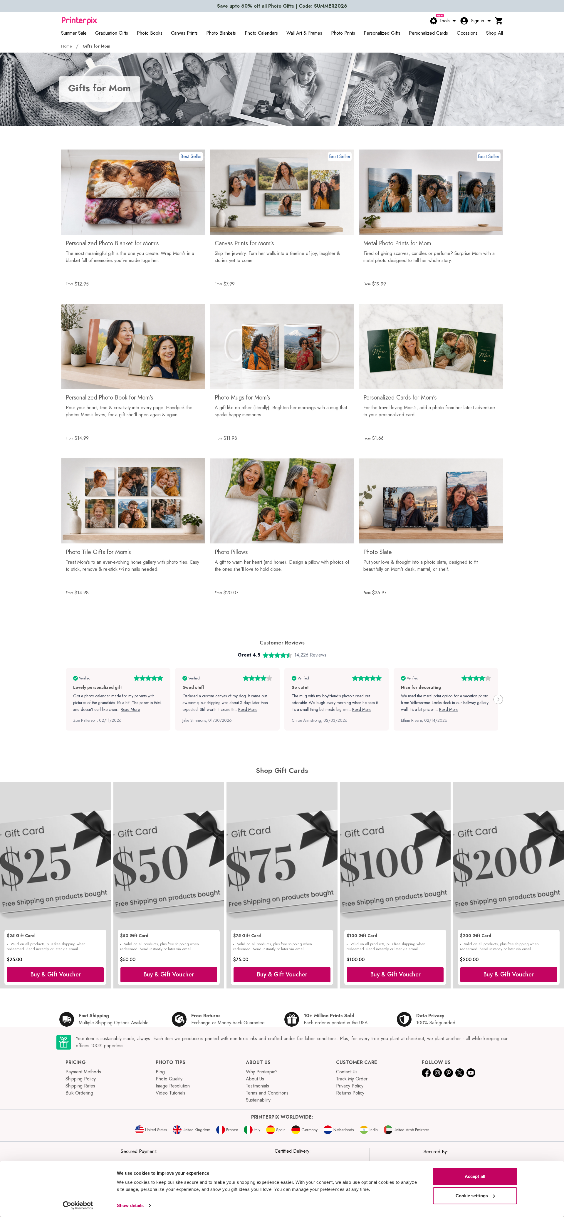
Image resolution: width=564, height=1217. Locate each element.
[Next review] (498, 699)
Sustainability (258, 1100)
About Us (255, 1078)
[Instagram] (437, 1072)
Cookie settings (472, 1195)
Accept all (475, 1176)
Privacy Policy (349, 1085)
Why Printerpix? (262, 1071)
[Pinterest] (448, 1072)
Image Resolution (173, 1085)
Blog (160, 1071)
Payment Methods (83, 1071)
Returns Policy (350, 1093)
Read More (130, 709)
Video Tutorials (170, 1093)
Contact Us (346, 1071)
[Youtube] (470, 1072)
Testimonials (257, 1085)
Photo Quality (169, 1078)
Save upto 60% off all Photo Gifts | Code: (282, 6)
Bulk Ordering (79, 1093)
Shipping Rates (80, 1085)
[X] (459, 1072)
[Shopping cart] (499, 20)
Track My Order (351, 1078)
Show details (130, 1205)
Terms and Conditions (267, 1093)
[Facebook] (426, 1072)
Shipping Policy (81, 1078)
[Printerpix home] (79, 21)
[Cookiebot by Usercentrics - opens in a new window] (78, 1205)
